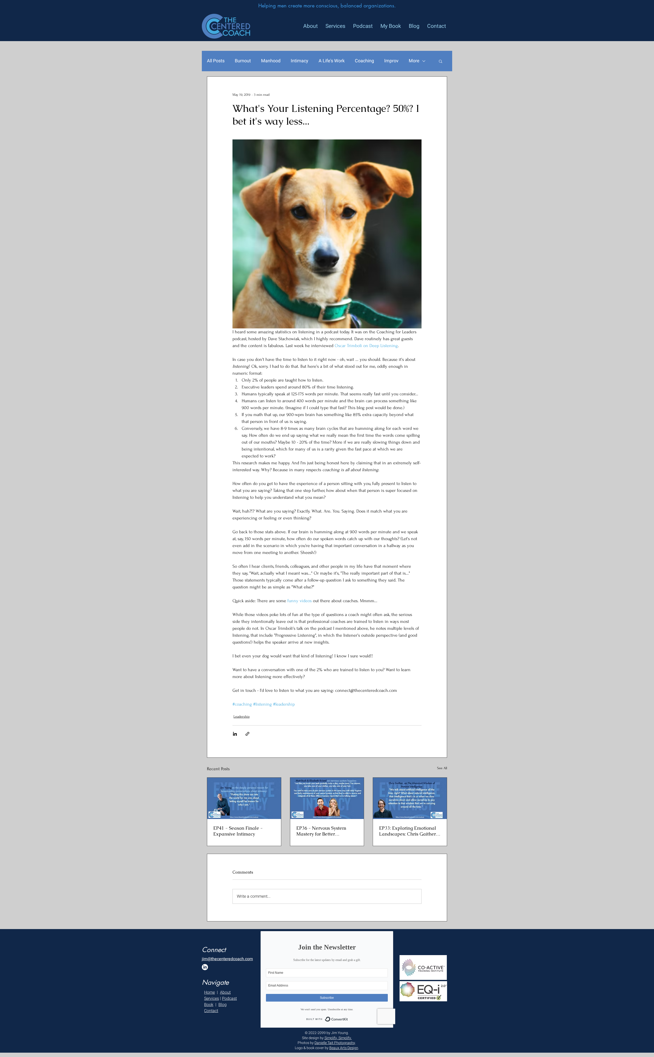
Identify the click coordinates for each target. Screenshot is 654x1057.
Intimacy (299, 61)
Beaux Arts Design (343, 1048)
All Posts (216, 61)
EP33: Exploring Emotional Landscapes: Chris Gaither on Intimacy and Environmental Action (407, 831)
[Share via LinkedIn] (234, 733)
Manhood (271, 61)
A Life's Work (332, 61)
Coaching (364, 61)
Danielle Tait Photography (334, 1043)
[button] (440, 61)
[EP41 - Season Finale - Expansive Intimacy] (244, 798)
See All (442, 768)
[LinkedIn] (205, 967)
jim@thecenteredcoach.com (227, 959)
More (414, 61)
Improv (391, 61)
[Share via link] (247, 733)
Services (211, 998)
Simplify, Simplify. (338, 1038)
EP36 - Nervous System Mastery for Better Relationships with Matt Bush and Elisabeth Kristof (324, 831)
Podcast (229, 998)
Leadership (241, 716)
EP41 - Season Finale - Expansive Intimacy (238, 831)
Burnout (243, 61)
